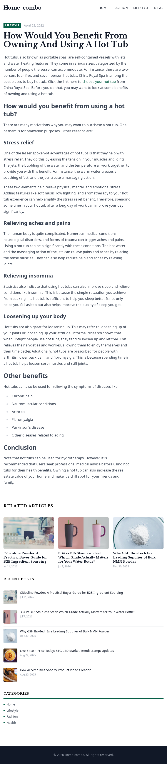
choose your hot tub (99, 81)
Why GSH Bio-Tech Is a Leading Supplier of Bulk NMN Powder (134, 557)
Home (104, 8)
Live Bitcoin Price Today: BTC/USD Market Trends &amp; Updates (67, 651)
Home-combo (22, 8)
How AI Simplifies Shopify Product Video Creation (55, 670)
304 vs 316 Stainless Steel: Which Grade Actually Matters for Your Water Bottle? (83, 557)
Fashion (121, 8)
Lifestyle (141, 8)
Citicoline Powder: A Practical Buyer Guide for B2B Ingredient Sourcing (25, 557)
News (159, 8)
